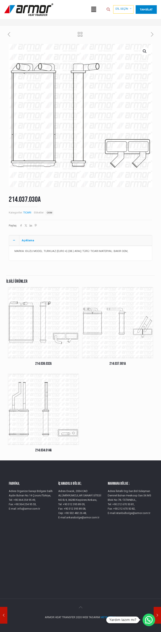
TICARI (27, 212)
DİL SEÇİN (122, 8)
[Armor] (28, 9)
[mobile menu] (93, 9)
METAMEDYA (108, 617)
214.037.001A (117, 363)
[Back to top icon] (80, 607)
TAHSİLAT (146, 9)
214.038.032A (43, 363)
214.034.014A (43, 450)
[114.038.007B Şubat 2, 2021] (157, 615)
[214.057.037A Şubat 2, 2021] (3, 615)
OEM (49, 212)
